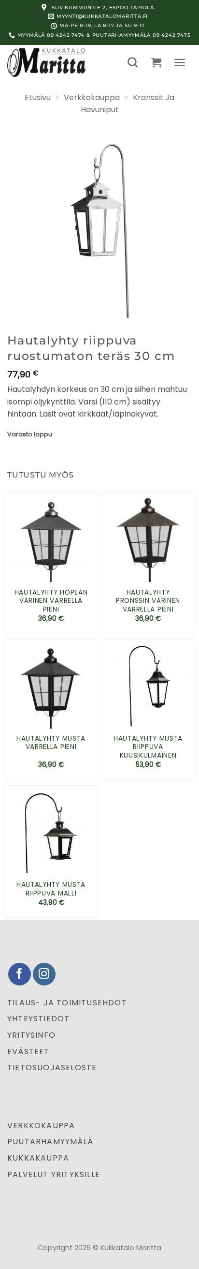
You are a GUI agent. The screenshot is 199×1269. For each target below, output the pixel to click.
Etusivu (38, 97)
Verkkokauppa (92, 97)
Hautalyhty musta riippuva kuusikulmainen (148, 747)
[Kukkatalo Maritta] (55, 62)
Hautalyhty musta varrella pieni (50, 742)
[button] (133, 62)
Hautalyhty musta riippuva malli (50, 889)
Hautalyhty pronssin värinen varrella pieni (148, 601)
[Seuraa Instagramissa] (44, 974)
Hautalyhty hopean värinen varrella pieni (51, 601)
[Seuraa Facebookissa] (19, 974)
